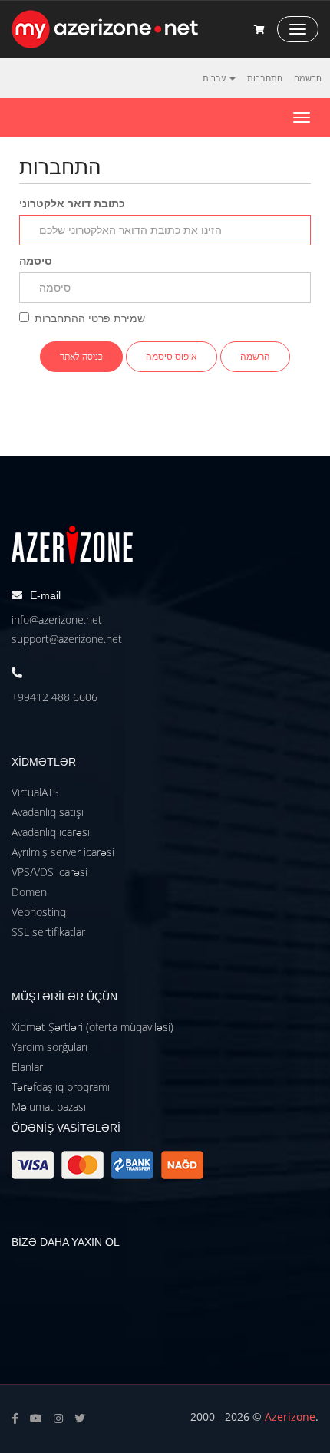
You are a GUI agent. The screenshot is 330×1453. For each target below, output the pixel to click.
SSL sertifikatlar (48, 931)
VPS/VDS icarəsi (49, 872)
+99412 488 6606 (54, 697)
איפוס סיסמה (171, 356)
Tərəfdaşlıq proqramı (61, 1086)
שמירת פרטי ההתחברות (90, 318)
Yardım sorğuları (49, 1047)
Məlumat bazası (49, 1106)
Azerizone (290, 1416)
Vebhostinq (39, 911)
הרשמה (308, 78)
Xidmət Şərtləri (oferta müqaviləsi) (92, 1027)
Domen (29, 892)
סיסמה (35, 260)
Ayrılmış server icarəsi (63, 852)
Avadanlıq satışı (48, 812)
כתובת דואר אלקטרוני (72, 203)
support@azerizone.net (67, 638)
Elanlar (27, 1066)
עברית (215, 78)
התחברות (264, 78)
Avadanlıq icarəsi (51, 832)
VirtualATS (35, 792)
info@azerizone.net (57, 619)
